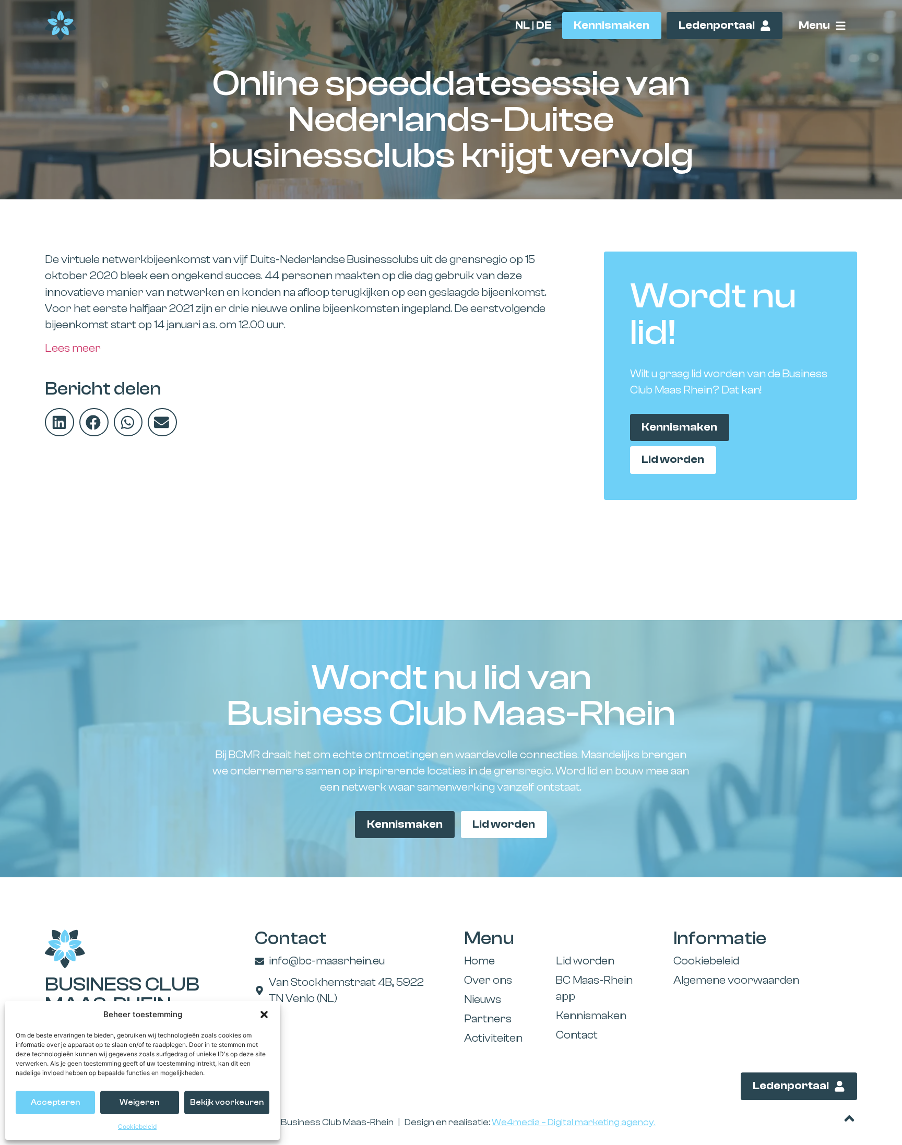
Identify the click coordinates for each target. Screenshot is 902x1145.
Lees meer (73, 348)
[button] (264, 1014)
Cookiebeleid (137, 1126)
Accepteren (55, 1102)
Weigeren (139, 1102)
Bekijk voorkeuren (227, 1102)
